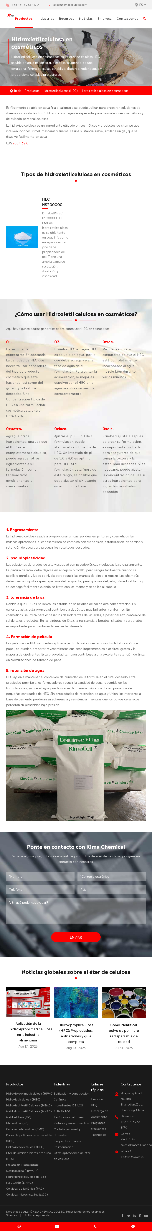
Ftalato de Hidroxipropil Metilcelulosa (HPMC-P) (22, 1167)
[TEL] (95, 1227)
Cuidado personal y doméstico (67, 1132)
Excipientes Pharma (67, 1141)
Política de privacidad (38, 1215)
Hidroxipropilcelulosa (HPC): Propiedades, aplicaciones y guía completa (76, 1033)
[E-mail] (57, 1227)
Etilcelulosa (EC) (17, 1123)
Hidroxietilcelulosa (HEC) (60, 90)
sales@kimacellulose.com (70, 4)
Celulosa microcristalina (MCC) (27, 1194)
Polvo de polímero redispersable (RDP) (29, 1138)
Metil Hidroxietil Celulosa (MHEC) (29, 1111)
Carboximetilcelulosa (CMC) (25, 1129)
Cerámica (60, 1099)
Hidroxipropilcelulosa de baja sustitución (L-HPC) (26, 1179)
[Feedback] (133, 1227)
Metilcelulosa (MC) (18, 1117)
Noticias (86, 18)
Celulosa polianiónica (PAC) (25, 1188)
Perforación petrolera (69, 1117)
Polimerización (63, 1146)
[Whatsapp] (19, 1227)
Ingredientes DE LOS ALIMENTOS (68, 1108)
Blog (94, 1105)
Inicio (18, 90)
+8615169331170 (132, 1156)
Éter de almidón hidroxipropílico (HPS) (28, 1155)
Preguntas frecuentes (98, 1125)
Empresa (105, 18)
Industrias (45, 18)
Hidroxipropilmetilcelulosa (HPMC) (30, 1093)
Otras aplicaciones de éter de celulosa (72, 1155)
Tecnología (98, 1134)
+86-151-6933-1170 (25, 4)
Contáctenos (127, 18)
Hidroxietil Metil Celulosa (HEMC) (29, 1105)
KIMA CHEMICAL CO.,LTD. (49, 1211)
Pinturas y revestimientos (71, 1123)
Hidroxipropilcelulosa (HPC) (25, 1146)
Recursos (66, 18)
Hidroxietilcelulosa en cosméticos (104, 90)
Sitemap (11, 1215)
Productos (24, 18)
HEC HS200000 (52, 201)
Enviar (76, 937)
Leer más (28, 1012)
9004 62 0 (20, 143)
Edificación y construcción (72, 1093)
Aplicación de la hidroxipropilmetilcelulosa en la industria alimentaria (28, 1031)
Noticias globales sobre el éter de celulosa (76, 971)
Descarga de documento (99, 1113)
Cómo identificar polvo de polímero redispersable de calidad (124, 1033)
